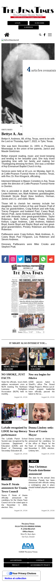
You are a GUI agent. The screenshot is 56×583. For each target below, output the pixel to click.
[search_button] (40, 34)
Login (17, 23)
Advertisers (16, 560)
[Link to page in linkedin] (28, 259)
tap (49, 34)
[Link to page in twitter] (20, 259)
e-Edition (28, 27)
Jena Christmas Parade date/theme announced (40, 470)
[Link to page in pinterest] (35, 259)
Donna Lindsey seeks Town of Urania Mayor (41, 431)
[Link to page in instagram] (12, 259)
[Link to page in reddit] (50, 259)
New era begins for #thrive (40, 376)
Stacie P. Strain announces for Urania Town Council (14, 488)
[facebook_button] (44, 34)
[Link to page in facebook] (5, 259)
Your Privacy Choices (24, 573)
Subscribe (39, 23)
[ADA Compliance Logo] (28, 549)
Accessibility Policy (40, 565)
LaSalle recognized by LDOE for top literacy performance (14, 431)
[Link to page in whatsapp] (43, 259)
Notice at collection (15, 578)
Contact (40, 560)
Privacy (16, 565)
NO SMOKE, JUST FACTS (13, 376)
